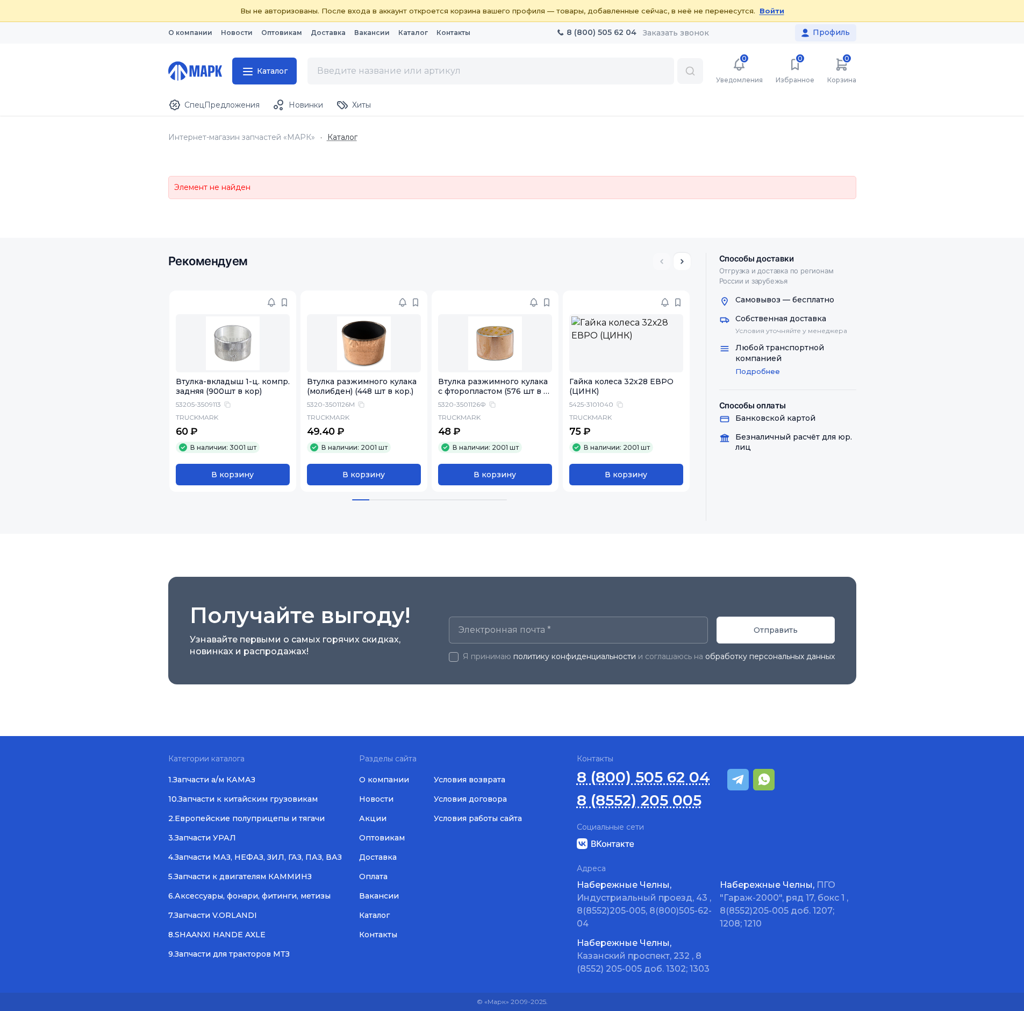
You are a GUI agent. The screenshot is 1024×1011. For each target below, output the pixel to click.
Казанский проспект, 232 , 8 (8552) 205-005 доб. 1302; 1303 (643, 956)
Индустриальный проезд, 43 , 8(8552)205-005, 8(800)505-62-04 (644, 904)
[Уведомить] (271, 302)
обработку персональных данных (770, 656)
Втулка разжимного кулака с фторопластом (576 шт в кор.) (493, 392)
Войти (772, 10)
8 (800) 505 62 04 (643, 777)
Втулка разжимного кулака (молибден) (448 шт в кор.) (362, 387)
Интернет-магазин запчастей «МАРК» (241, 137)
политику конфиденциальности (574, 656)
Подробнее (757, 371)
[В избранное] (284, 302)
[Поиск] (690, 71)
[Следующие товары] (682, 261)
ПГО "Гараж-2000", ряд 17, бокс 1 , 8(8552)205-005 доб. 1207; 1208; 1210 (784, 904)
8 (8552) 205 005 (639, 800)
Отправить (776, 630)
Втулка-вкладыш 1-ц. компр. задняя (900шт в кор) (233, 387)
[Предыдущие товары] (661, 261)
